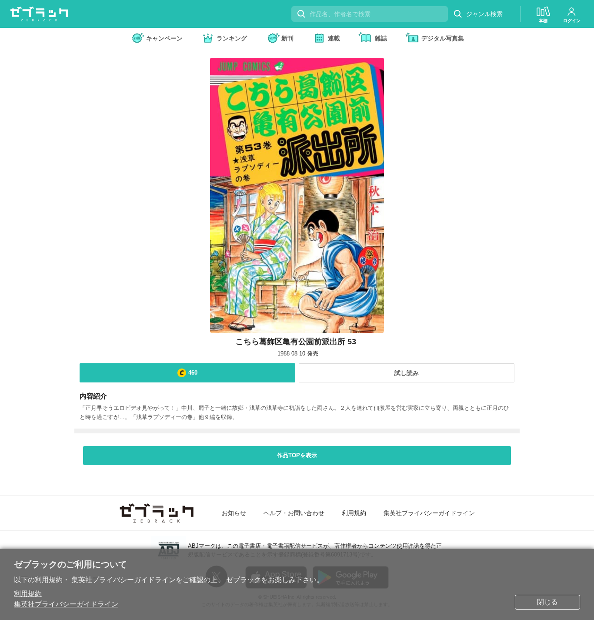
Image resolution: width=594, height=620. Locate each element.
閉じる (547, 602)
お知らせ (234, 512)
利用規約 (28, 593)
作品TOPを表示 (297, 455)
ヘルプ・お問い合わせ (294, 512)
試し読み (406, 372)
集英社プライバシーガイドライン (66, 604)
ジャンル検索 (484, 13)
